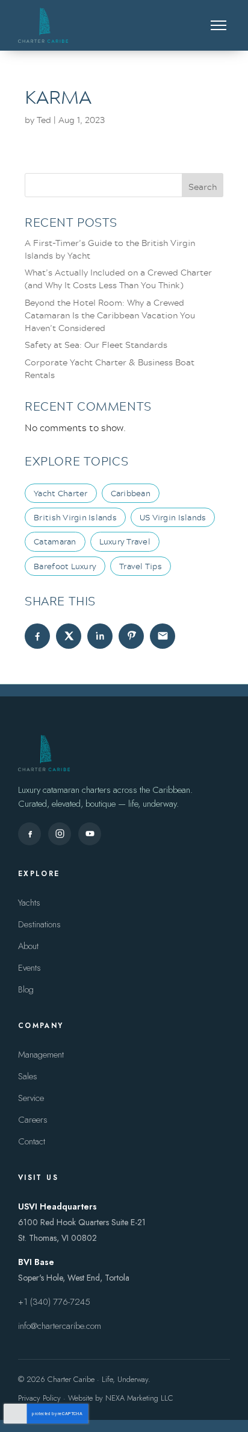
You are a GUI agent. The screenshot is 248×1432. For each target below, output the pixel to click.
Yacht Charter (60, 493)
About (28, 946)
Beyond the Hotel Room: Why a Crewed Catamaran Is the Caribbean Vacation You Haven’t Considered (110, 315)
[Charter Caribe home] (43, 25)
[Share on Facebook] (37, 636)
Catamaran (55, 541)
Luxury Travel (124, 541)
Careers (33, 1119)
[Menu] (218, 25)
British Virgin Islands (75, 517)
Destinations (39, 924)
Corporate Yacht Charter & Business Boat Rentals (109, 368)
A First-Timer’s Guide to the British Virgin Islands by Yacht (110, 249)
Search (202, 187)
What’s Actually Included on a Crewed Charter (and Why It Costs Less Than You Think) (118, 278)
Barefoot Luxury (65, 566)
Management (41, 1054)
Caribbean (130, 493)
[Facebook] (29, 833)
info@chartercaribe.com (59, 1326)
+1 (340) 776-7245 (54, 1301)
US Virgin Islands (173, 517)
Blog (26, 989)
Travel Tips (140, 566)
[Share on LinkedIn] (100, 636)
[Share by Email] (162, 636)
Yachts (29, 902)
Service (31, 1098)
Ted (44, 120)
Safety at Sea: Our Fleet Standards (96, 345)
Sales (27, 1076)
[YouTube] (89, 833)
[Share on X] (68, 636)
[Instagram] (59, 833)
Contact (31, 1141)
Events (29, 967)
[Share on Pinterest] (131, 636)
